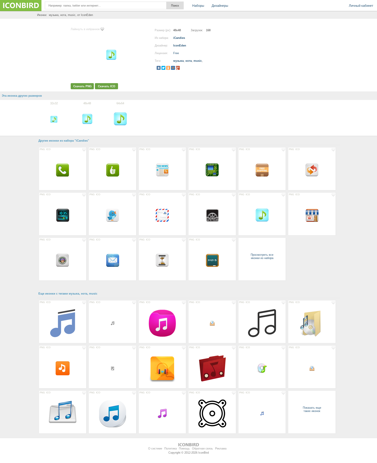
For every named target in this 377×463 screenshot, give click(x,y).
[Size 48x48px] (262, 368)
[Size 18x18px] (112, 323)
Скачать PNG (82, 86)
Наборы (198, 5)
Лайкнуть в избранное (85, 29)
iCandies (179, 37)
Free (176, 53)
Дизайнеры (220, 5)
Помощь (184, 448)
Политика (170, 448)
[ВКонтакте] (159, 68)
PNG (42, 149)
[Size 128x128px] (62, 323)
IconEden (179, 45)
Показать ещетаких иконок (312, 409)
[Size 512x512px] (262, 323)
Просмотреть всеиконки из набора (262, 256)
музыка (178, 60)
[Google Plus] (178, 68)
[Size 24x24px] (212, 323)
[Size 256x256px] (311, 323)
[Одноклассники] (168, 68)
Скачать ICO (106, 86)
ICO (48, 149)
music (198, 60)
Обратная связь (202, 448)
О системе (155, 448)
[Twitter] (163, 68)
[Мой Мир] (173, 68)
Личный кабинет (361, 5)
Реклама (220, 448)
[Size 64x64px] (62, 170)
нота (188, 60)
